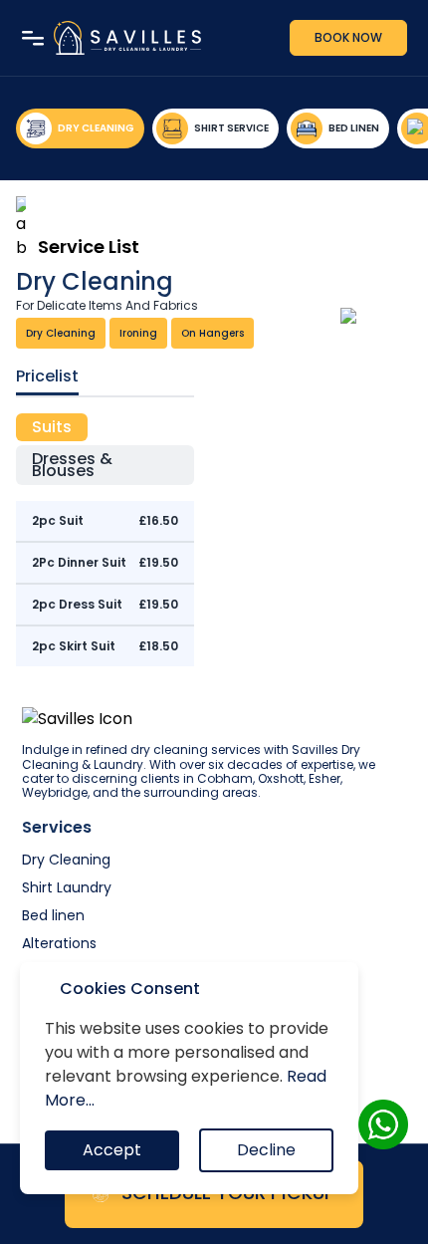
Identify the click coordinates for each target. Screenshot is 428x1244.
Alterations (59, 943)
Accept (112, 1149)
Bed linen (53, 915)
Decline (266, 1149)
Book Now (348, 37)
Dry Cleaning (66, 860)
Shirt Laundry (66, 887)
